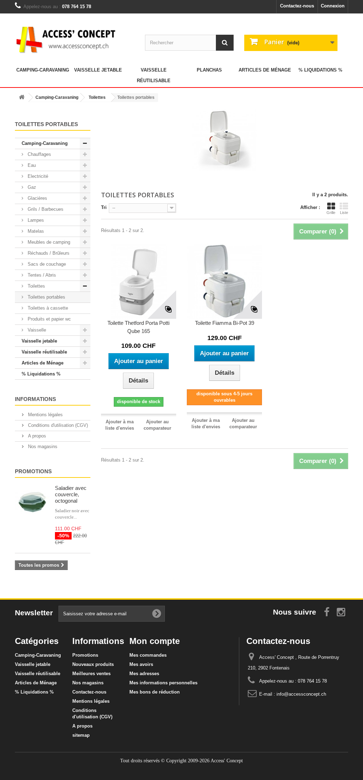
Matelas (35, 231)
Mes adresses (144, 673)
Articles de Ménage (265, 70)
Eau (31, 165)
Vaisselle (36, 330)
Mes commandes (148, 655)
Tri (104, 207)
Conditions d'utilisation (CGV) (57, 425)
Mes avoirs (141, 664)
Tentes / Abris (41, 275)
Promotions (33, 471)
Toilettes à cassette (47, 308)
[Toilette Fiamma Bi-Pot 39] (224, 281)
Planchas (209, 70)
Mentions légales (45, 414)
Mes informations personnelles (163, 682)
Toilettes (35, 286)
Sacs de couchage (46, 264)
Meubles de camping (48, 242)
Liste (344, 212)
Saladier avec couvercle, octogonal (70, 494)
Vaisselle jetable (98, 70)
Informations (35, 399)
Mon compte (154, 641)
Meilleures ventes (91, 673)
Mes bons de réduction (154, 692)
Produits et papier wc (48, 319)
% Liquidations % (320, 70)
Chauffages (38, 154)
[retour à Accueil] (21, 97)
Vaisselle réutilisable (154, 75)
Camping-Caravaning (42, 70)
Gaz (31, 187)
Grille (330, 212)
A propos (36, 436)
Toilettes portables (45, 297)
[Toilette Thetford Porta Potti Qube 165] (138, 281)
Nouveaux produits (93, 664)
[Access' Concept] (67, 39)
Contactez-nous (297, 6)
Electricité (37, 176)
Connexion (333, 6)
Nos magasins (42, 446)
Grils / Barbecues (44, 209)
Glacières (36, 198)
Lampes (35, 220)
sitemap (81, 735)
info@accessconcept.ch (301, 694)
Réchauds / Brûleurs (47, 253)
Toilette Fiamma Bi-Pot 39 (224, 323)
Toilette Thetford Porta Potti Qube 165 (138, 327)
